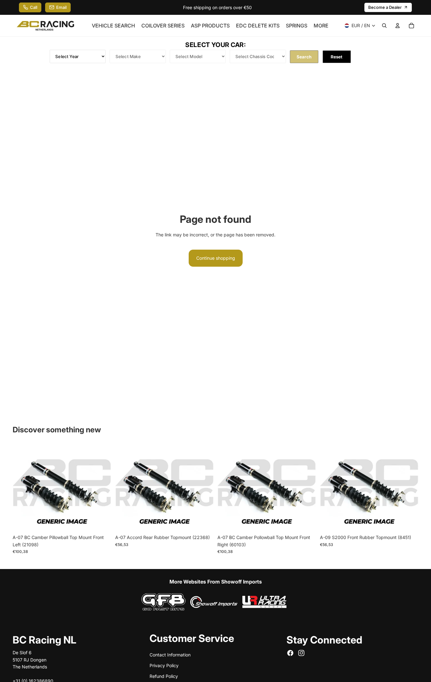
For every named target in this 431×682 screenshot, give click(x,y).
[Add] (101, 521)
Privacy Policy (164, 665)
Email (61, 7)
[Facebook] (290, 653)
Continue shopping (215, 258)
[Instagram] (301, 653)
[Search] (384, 26)
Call (33, 7)
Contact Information (170, 654)
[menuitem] (321, 25)
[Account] (397, 26)
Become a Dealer (385, 7)
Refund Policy (164, 676)
